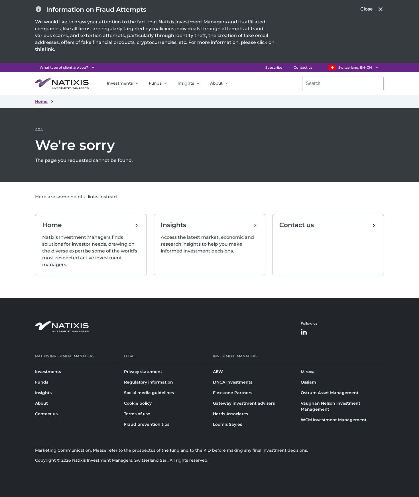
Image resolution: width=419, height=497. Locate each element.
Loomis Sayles (227, 424)
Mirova (308, 371)
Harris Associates (230, 413)
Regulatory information (148, 382)
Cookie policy (138, 403)
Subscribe (273, 67)
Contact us (303, 67)
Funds (155, 83)
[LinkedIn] (304, 332)
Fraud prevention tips (146, 424)
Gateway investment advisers (244, 403)
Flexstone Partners (232, 392)
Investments (120, 83)
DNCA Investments (232, 382)
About (216, 83)
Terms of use (137, 413)
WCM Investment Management (334, 419)
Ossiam (308, 382)
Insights (186, 83)
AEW (218, 371)
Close (366, 9)
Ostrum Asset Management (330, 392)
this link (44, 49)
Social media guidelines (149, 392)
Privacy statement (143, 371)
